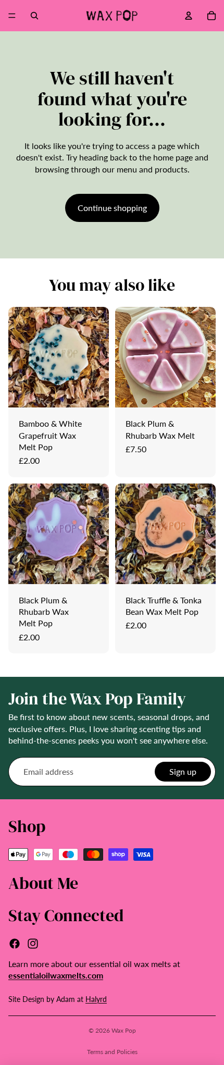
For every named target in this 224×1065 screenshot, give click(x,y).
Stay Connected (65, 915)
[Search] (34, 15)
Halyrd (96, 999)
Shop (27, 826)
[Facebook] (14, 943)
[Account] (188, 15)
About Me (43, 883)
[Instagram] (33, 943)
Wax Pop (123, 1030)
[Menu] (12, 16)
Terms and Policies (112, 1052)
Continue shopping (112, 208)
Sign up (182, 771)
